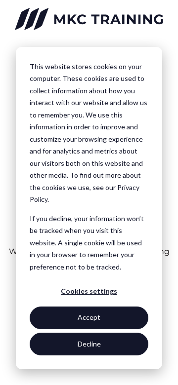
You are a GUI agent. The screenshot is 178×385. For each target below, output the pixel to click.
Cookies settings (89, 291)
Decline (89, 344)
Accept (89, 317)
